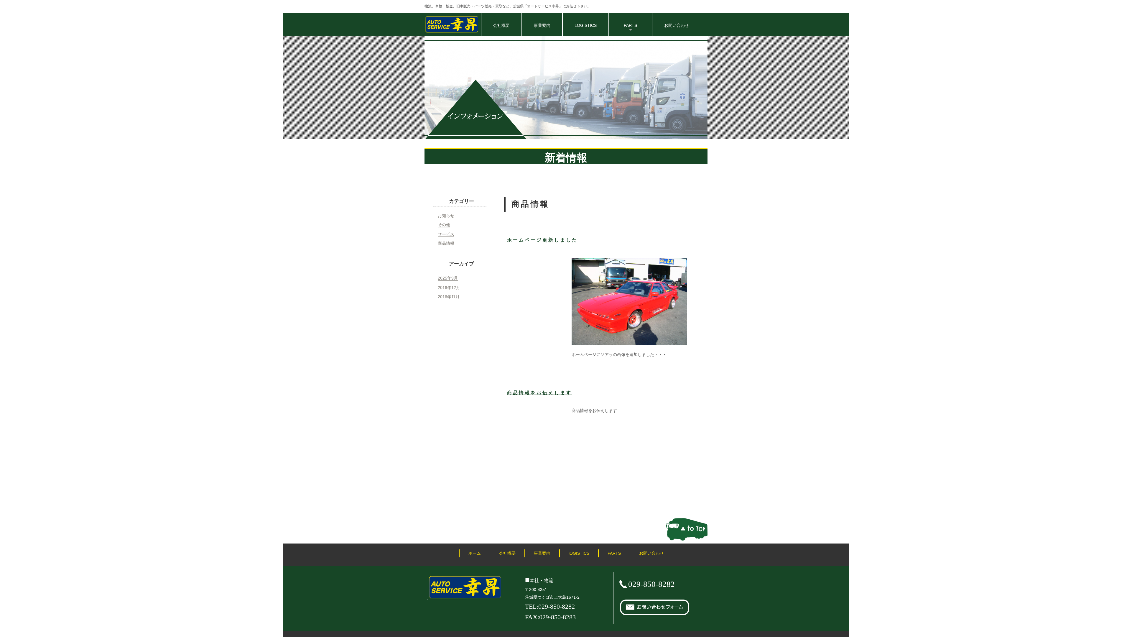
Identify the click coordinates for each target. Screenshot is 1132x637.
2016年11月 (449, 296)
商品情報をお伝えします (539, 392)
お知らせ (446, 215)
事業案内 (542, 25)
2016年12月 (449, 287)
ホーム (474, 553)
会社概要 (501, 25)
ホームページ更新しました (542, 239)
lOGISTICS (579, 553)
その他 (444, 224)
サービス (446, 234)
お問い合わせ (676, 25)
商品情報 (446, 243)
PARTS (614, 553)
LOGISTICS (586, 25)
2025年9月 (448, 278)
